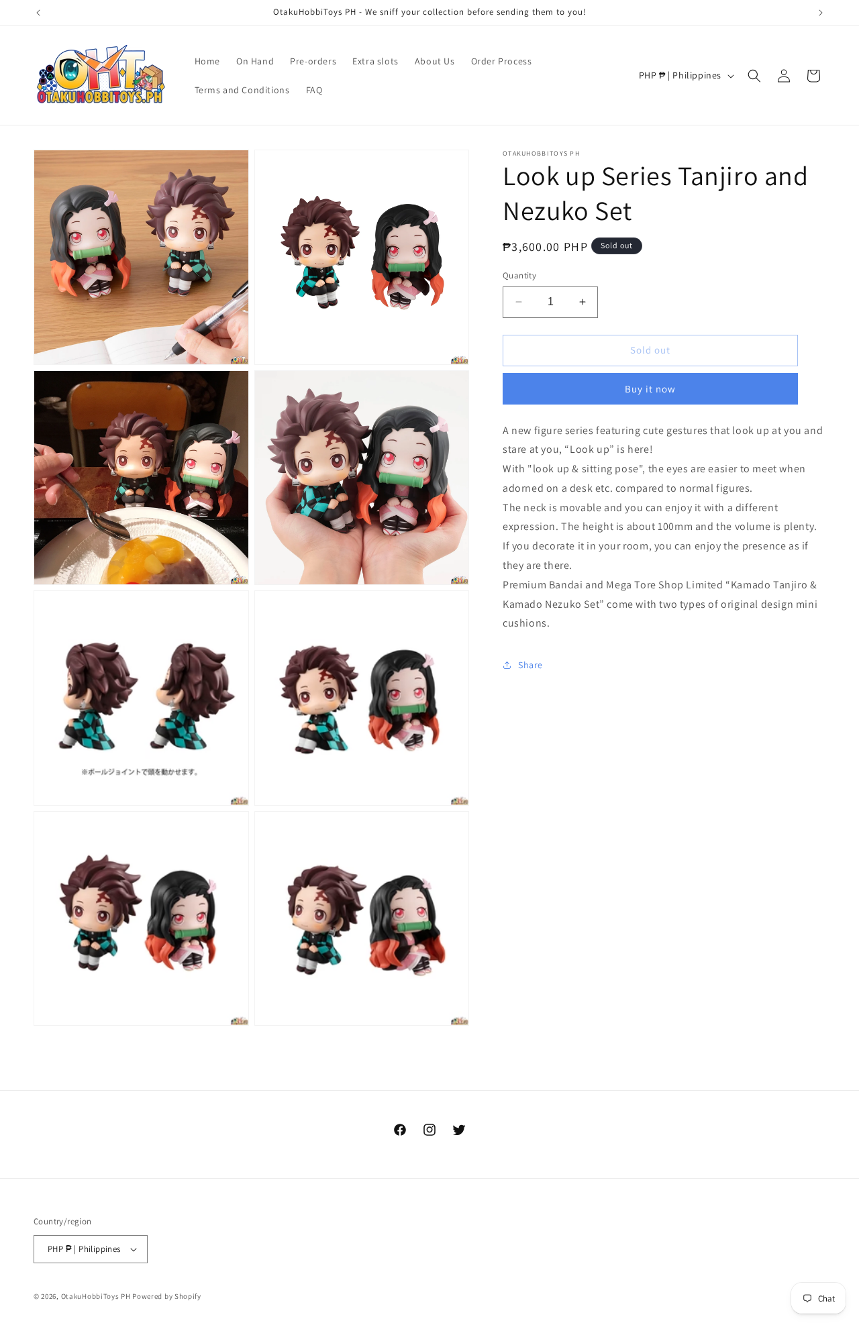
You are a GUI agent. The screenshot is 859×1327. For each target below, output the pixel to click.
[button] (754, 76)
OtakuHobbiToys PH (96, 1296)
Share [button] (530, 665)
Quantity (519, 275)
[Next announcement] (821, 12)
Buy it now (650, 388)
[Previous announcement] (38, 12)
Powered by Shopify (166, 1296)
